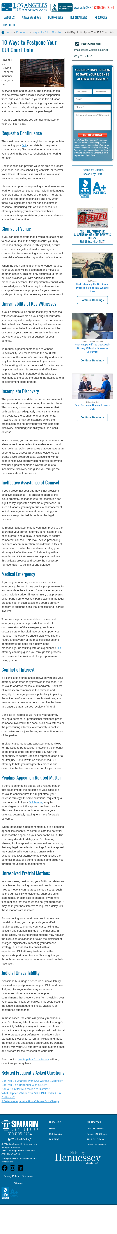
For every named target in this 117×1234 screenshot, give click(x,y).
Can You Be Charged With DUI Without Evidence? (32, 1080)
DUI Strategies (78, 17)
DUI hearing (36, 802)
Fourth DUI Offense (96, 1144)
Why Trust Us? (83, 56)
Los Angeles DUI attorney (33, 1059)
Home (52, 1128)
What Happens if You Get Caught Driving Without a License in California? (92, 348)
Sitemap (18, 1183)
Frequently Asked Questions (47, 32)
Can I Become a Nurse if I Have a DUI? (92, 406)
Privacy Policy (11, 1176)
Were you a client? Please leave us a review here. (19, 1160)
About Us (9, 17)
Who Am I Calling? (20, 1139)
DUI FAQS (54, 1139)
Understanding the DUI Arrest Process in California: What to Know (92, 287)
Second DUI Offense (97, 1134)
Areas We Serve (31, 17)
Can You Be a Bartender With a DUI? (24, 1084)
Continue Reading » (92, 300)
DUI (24, 145)
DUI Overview (55, 1134)
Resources (101, 17)
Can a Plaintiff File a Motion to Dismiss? (26, 1089)
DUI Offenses (55, 17)
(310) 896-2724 (104, 7)
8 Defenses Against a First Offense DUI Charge (30, 1101)
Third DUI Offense (95, 1139)
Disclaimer (28, 1176)
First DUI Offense (95, 1128)
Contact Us (9, 25)
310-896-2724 (20, 1134)
